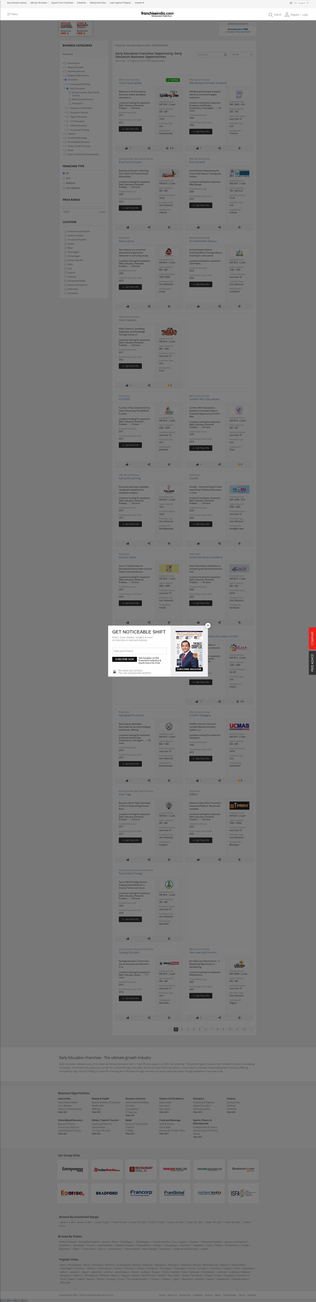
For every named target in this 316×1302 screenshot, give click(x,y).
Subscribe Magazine (189, 669)
